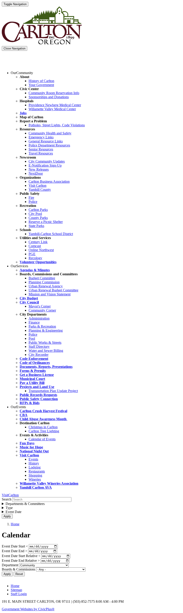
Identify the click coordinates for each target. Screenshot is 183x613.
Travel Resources (41, 153)
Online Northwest (41, 250)
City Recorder (38, 354)
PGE (32, 254)
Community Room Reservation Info (54, 93)
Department (10, 565)
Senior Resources (41, 149)
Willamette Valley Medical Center (52, 109)
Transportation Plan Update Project (53, 391)
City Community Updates (47, 161)
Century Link (38, 242)
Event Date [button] (13, 512)
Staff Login (19, 594)
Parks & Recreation (42, 326)
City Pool (35, 214)
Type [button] (9, 508)
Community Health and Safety (50, 133)
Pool (32, 338)
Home (15, 524)
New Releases (39, 169)
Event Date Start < (15, 546)
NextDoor (36, 173)
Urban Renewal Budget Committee (53, 290)
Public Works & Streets (45, 342)
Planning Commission (44, 282)
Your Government (41, 85)
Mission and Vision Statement (50, 294)
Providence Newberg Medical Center (55, 105)
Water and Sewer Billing (46, 350)
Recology (35, 258)
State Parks (36, 226)
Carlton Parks (38, 210)
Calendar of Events (42, 439)
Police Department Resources (49, 145)
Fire (31, 197)
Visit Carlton (37, 185)
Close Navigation (14, 48)
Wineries (35, 479)
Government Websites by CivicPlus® (28, 609)
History (34, 463)
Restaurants (37, 471)
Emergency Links (41, 137)
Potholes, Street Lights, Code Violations (57, 125)
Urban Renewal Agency (46, 286)
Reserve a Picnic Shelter (46, 222)
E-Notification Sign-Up (45, 165)
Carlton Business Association (49, 181)
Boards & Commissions (18, 569)
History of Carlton (41, 81)
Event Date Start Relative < (21, 556)
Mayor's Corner (40, 306)
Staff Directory (39, 346)
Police (33, 202)
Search (6, 499)
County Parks (38, 218)
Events (33, 459)
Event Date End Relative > (21, 560)
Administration (39, 318)
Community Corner (42, 310)
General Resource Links (46, 141)
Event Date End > (14, 551)
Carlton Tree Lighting (44, 431)
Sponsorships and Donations (49, 97)
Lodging (35, 467)
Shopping (35, 475)
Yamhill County (40, 189)
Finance (34, 322)
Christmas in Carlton (43, 427)
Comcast (35, 246)
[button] (22, 73)
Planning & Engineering (46, 330)
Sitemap (16, 590)
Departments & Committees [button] (25, 504)
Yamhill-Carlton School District (51, 234)
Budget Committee (42, 278)
